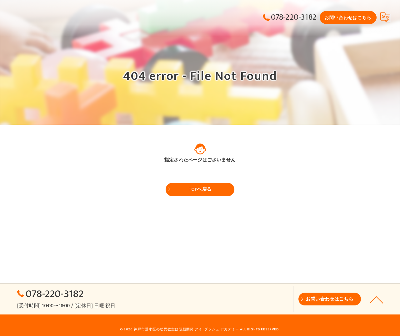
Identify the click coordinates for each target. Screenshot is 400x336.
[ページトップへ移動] (376, 299)
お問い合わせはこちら (348, 17)
